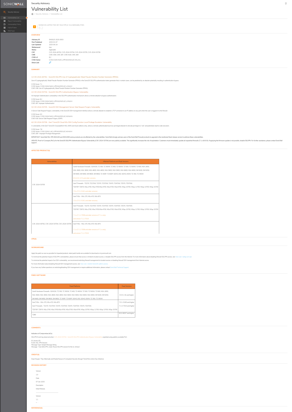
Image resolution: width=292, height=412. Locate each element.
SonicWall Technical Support (119, 267)
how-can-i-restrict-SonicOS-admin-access (94, 264)
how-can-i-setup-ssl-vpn (184, 257)
